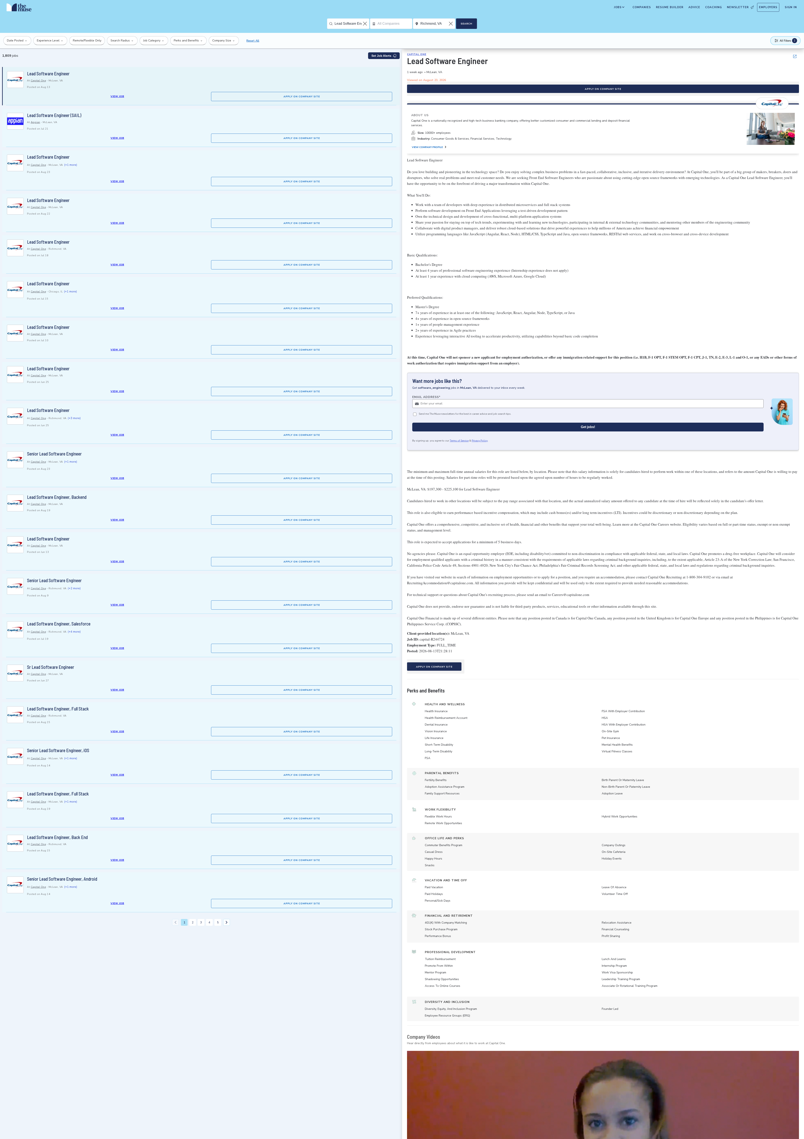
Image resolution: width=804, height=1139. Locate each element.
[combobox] (352, 24)
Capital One (38, 80)
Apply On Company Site (301, 96)
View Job (117, 96)
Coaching (713, 7)
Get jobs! (588, 427)
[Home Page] (19, 8)
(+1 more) (70, 165)
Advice (694, 7)
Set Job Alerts (381, 55)
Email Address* (426, 397)
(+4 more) (74, 632)
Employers (768, 7)
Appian (35, 122)
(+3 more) (74, 418)
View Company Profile (427, 147)
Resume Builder (669, 7)
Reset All (252, 41)
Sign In (791, 7)
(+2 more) (74, 588)
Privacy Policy (480, 440)
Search (466, 23)
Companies (642, 7)
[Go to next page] (226, 922)
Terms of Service (459, 440)
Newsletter (738, 7)
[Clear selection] (365, 23)
